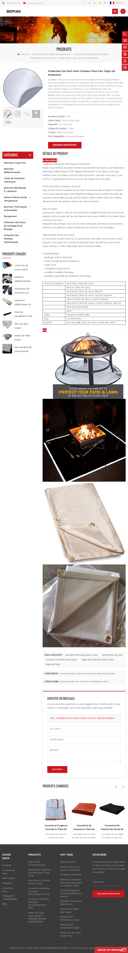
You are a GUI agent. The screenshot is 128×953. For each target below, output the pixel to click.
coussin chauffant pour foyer (61, 659)
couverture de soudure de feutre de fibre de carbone (87, 673)
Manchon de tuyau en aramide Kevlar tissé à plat (39, 873)
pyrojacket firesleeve (70, 874)
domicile (6, 865)
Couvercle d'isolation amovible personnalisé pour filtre (38, 904)
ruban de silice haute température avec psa (22, 338)
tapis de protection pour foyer (98, 659)
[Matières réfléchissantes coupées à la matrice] (7, 278)
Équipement (10, 216)
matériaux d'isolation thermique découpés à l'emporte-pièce (71, 883)
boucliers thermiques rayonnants (71, 903)
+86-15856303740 (13, 3)
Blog (4, 904)
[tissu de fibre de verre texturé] (7, 348)
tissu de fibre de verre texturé (23, 349)
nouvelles (7, 883)
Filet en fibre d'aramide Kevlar (37, 863)
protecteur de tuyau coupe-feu (70, 934)
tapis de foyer (53, 664)
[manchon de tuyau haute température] (7, 267)
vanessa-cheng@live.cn (35, 3)
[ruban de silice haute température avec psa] (7, 337)
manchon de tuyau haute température (21, 268)
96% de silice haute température (21, 326)
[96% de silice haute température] (7, 325)
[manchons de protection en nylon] (7, 290)
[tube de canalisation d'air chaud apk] (7, 313)
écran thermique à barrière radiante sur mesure (71, 893)
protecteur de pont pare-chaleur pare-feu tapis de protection (85, 718)
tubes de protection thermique (14, 180)
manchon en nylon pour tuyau (69, 911)
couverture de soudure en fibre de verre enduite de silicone (55, 827)
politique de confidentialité (9, 898)
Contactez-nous (8, 890)
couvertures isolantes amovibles (90, 54)
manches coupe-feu (15, 163)
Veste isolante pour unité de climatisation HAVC (84, 681)
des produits (8, 878)
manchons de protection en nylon (22, 291)
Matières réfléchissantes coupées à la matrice (23, 279)
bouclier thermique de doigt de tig (112, 827)
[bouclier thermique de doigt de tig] (112, 809)
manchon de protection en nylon (70, 918)
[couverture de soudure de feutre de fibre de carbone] (84, 809)
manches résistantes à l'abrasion (15, 189)
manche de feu (68, 862)
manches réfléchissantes (12, 170)
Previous (115, 786)
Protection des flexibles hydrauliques (11, 239)
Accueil (25, 54)
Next (123, 786)
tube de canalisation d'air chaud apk (23, 314)
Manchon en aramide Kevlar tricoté (39, 882)
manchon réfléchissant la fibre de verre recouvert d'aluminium (23, 303)
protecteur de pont (112, 655)
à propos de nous (8, 872)
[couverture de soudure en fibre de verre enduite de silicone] (56, 809)
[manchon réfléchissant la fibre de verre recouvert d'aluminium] (7, 302)
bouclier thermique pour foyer (81, 655)
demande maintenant (65, 145)
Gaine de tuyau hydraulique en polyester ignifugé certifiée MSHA (37, 917)
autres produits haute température (51, 54)
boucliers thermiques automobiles (15, 208)
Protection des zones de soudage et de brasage (15, 226)
